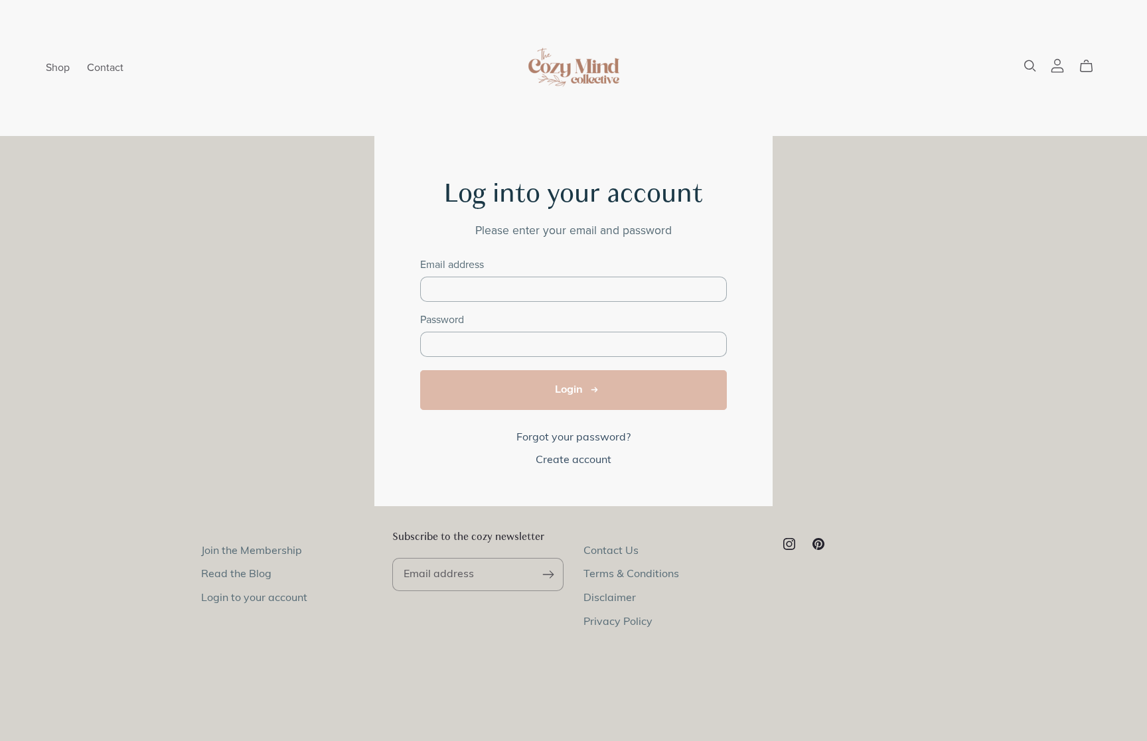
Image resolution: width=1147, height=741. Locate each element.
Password (442, 320)
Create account (573, 460)
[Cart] (1092, 66)
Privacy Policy (617, 622)
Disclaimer (609, 598)
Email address (452, 265)
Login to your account (254, 598)
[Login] (1057, 65)
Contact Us (611, 551)
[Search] (1030, 66)
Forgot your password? (573, 438)
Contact (105, 67)
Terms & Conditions (631, 574)
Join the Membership (251, 551)
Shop (58, 67)
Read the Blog (236, 574)
